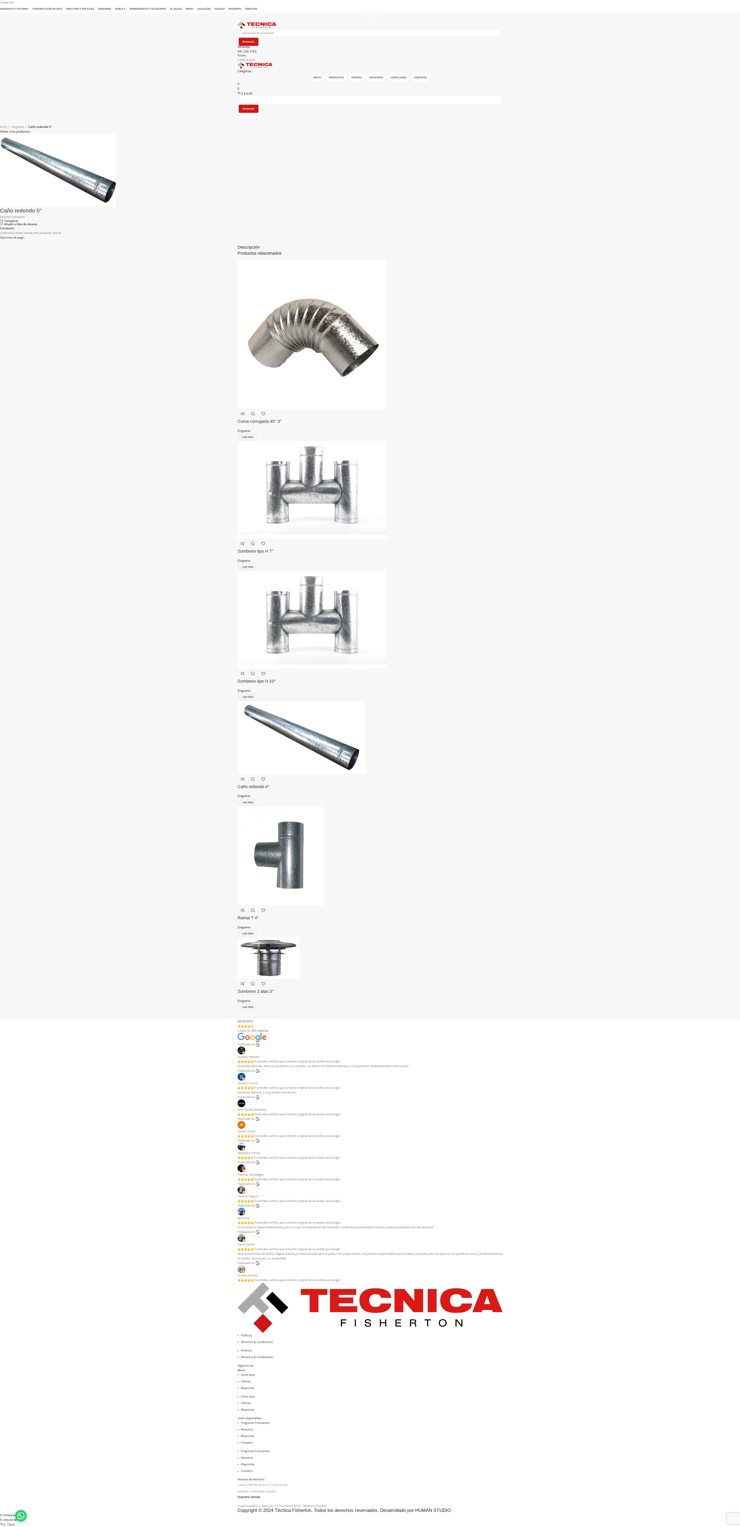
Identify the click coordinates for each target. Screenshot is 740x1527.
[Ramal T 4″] (281, 855)
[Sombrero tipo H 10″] (312, 619)
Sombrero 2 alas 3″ (255, 991)
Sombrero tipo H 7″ (255, 551)
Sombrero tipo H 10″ (256, 681)
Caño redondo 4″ (253, 786)
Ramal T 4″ (248, 917)
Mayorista (247, 1388)
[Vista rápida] (253, 414)
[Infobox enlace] (370, 1497)
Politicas (246, 1335)
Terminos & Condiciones (257, 1342)
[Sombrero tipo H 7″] (312, 489)
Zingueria (17, 127)
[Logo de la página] (257, 25)
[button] (21, 1516)
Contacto (247, 1442)
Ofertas (246, 1381)
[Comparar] (242, 414)
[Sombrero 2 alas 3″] (268, 958)
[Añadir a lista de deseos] (263, 414)
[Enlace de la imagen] (370, 1307)
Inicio (3, 127)
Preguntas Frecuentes (255, 1423)
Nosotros (247, 1429)
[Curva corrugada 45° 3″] (312, 334)
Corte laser (248, 1375)
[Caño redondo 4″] (301, 737)
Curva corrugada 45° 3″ (259, 421)
